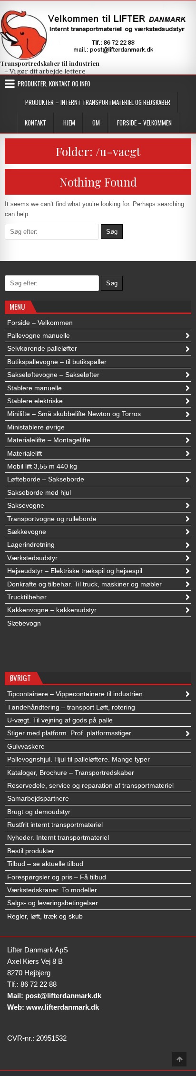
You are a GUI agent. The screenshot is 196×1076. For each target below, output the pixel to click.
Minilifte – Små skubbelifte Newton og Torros (74, 414)
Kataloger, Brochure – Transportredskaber (70, 772)
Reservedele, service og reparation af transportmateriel (90, 785)
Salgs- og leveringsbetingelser (52, 903)
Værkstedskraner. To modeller (52, 890)
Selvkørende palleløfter (42, 348)
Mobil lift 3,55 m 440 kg (42, 466)
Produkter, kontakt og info (54, 83)
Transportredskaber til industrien (49, 63)
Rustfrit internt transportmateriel (55, 824)
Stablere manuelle (34, 388)
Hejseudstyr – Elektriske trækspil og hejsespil (74, 571)
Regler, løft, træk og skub (45, 916)
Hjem (69, 122)
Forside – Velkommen (144, 122)
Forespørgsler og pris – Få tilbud (56, 877)
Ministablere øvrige (36, 427)
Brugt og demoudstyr (38, 811)
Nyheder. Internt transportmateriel (58, 837)
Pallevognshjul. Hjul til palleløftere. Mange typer (78, 759)
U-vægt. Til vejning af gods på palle (60, 720)
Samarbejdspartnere (38, 798)
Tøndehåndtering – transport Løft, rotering (71, 707)
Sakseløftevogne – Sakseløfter (53, 374)
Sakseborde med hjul (39, 492)
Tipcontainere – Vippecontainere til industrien (75, 694)
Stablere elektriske (35, 401)
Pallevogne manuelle (38, 335)
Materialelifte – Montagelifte (48, 440)
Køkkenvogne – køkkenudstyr (52, 610)
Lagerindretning (31, 544)
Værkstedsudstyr (32, 558)
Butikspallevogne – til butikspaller (57, 362)
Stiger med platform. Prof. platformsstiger (69, 733)
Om (96, 122)
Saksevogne (25, 505)
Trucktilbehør (27, 597)
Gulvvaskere (26, 746)
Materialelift (24, 453)
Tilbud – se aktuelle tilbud (45, 863)
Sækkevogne (26, 531)
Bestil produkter (30, 851)
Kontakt (35, 122)
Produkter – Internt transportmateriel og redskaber (97, 102)
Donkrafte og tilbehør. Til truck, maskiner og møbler (84, 584)
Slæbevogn (24, 623)
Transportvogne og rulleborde (52, 518)
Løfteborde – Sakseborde (45, 479)
